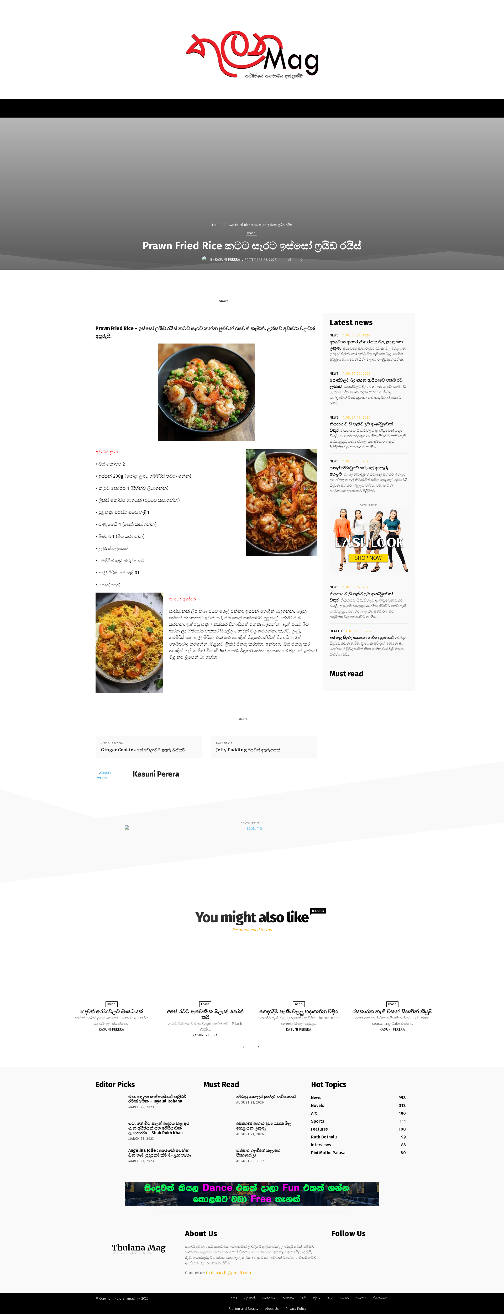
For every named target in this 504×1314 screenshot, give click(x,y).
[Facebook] (244, 300)
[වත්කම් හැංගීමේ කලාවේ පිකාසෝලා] (218, 1158)
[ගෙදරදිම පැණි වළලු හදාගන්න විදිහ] (298, 974)
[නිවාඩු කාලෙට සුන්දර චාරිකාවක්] (218, 1104)
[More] (292, 300)
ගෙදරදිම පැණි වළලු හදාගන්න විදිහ (298, 1011)
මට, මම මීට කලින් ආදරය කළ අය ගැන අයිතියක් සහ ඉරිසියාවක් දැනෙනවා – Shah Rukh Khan (159, 1128)
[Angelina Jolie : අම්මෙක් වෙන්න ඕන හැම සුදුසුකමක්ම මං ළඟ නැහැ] (110, 1158)
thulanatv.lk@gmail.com (228, 1272)
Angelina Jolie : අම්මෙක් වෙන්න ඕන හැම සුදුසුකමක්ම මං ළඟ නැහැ (159, 1153)
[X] (256, 300)
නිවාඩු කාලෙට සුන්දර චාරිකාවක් (266, 1096)
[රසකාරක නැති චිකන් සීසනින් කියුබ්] (392, 974)
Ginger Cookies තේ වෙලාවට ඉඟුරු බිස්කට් (143, 749)
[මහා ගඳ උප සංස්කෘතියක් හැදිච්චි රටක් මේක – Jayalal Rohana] (110, 1104)
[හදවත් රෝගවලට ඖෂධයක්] (111, 974)
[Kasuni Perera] (206, 259)
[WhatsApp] (280, 300)
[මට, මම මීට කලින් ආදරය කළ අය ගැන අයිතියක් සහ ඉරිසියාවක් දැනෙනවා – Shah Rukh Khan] (110, 1131)
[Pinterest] (268, 300)
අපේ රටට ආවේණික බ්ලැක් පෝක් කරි (205, 1014)
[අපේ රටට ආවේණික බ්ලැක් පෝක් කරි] (205, 974)
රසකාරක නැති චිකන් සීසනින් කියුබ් (392, 1011)
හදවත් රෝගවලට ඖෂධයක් (111, 1011)
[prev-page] (245, 1047)
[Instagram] (345, 1249)
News (334, 335)
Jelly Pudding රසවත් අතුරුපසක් (248, 749)
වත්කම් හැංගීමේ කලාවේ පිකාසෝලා (258, 1153)
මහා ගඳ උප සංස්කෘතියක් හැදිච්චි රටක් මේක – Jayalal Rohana (157, 1099)
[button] (386, 6)
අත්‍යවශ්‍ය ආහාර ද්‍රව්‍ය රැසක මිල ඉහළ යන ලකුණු (263, 1126)
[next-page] (257, 1047)
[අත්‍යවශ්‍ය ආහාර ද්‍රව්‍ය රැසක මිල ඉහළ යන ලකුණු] (218, 1131)
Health (336, 631)
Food (215, 225)
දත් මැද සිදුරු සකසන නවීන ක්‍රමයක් (361, 637)
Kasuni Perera (227, 259)
